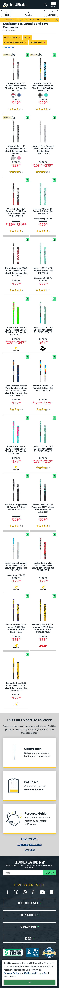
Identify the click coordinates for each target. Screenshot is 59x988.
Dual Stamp (10, 37)
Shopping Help (28, 914)
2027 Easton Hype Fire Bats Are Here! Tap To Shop (27, 20)
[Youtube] (42, 892)
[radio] (13, 95)
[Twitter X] (16, 892)
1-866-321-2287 (29, 838)
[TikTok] (51, 892)
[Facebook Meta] (7, 892)
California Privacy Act (36, 973)
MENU (54, 5)
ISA (25, 37)
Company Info (28, 926)
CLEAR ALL (9, 47)
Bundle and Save (13, 42)
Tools (28, 938)
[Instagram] (25, 892)
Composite (36, 42)
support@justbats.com (30, 844)
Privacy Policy (11, 973)
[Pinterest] (33, 892)
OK (30, 982)
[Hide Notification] (56, 20)
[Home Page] (15, 4)
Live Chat (30, 849)
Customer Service (28, 903)
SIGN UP (49, 873)
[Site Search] (45, 4)
